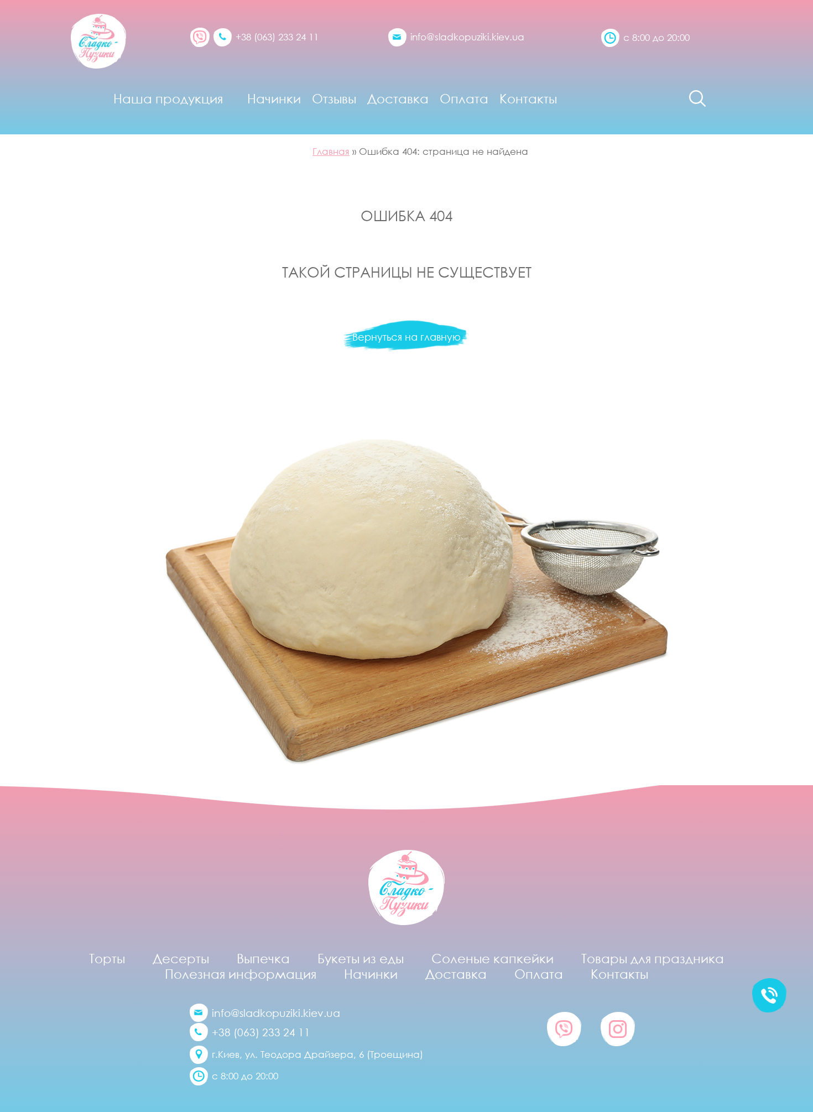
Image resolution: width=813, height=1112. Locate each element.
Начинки (274, 98)
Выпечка (263, 958)
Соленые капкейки (492, 958)
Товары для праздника (652, 958)
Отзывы (334, 98)
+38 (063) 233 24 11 (277, 37)
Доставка (398, 98)
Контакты (528, 98)
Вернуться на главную (406, 337)
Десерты (181, 958)
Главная (331, 151)
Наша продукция (168, 98)
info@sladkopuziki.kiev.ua (467, 37)
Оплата (464, 98)
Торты (107, 958)
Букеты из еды (360, 958)
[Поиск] (697, 98)
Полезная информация (240, 974)
